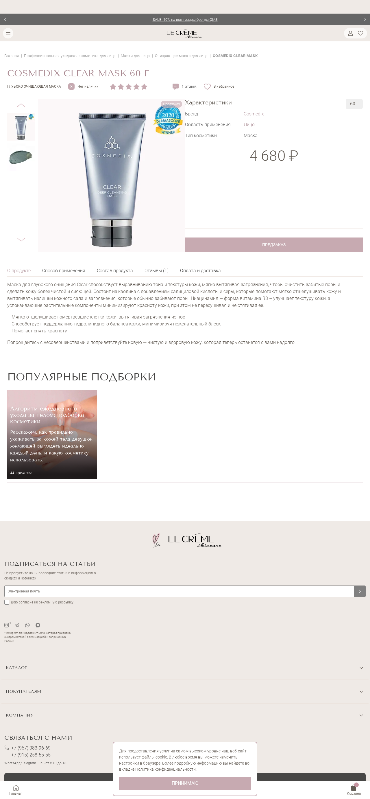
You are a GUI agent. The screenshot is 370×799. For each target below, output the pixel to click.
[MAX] (38, 625)
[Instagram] (6, 625)
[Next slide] (365, 19)
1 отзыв (189, 86)
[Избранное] (361, 33)
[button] (21, 101)
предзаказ (274, 244)
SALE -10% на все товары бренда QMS (185, 19)
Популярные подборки (81, 377)
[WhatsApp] (27, 625)
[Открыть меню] (8, 33)
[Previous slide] (5, 19)
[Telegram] (17, 625)
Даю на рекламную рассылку (42, 602)
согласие (26, 602)
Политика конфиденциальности (165, 769)
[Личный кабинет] (350, 33)
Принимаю (185, 783)
